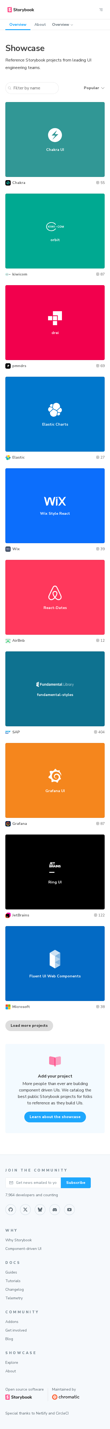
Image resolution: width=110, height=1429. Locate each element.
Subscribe (75, 1182)
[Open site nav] (101, 9)
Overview (60, 24)
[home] (20, 9)
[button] (32, 88)
